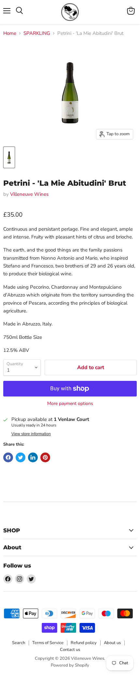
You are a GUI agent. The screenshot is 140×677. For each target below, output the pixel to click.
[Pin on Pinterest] (45, 457)
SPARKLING (36, 33)
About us (112, 643)
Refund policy (84, 643)
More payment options (70, 403)
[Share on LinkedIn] (33, 457)
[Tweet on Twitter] (20, 457)
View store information (31, 434)
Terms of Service (47, 643)
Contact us (70, 650)
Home (9, 33)
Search (18, 643)
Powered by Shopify (70, 665)
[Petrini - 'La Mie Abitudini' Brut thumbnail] (9, 157)
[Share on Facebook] (8, 457)
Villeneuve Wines (29, 194)
